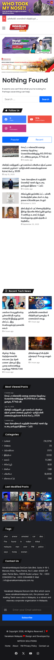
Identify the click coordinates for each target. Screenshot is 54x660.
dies (41, 536)
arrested (24, 536)
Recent (39, 139)
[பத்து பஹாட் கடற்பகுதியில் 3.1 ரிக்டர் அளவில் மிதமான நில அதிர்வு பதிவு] (44, 516)
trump (14, 552)
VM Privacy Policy (28, 646)
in (21, 541)
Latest (7, 441)
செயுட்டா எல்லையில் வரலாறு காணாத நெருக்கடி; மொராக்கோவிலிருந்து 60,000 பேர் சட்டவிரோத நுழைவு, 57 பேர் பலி (36, 152)
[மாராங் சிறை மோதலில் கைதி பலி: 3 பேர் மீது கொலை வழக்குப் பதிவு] (10, 516)
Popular (15, 139)
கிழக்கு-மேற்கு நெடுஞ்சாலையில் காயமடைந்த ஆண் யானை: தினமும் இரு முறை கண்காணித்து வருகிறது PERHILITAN (12, 361)
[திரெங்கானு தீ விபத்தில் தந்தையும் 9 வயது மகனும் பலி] (40, 343)
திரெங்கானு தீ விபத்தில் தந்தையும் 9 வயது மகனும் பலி (39, 356)
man (17, 547)
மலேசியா (8, 474)
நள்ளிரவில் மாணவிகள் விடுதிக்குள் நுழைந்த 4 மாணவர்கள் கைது (38, 315)
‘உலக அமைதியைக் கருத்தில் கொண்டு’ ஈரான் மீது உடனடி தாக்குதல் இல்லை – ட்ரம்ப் (33, 182)
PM (32, 547)
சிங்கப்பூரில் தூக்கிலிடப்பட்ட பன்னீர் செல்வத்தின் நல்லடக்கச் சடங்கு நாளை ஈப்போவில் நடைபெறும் (36, 197)
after (6, 536)
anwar (14, 536)
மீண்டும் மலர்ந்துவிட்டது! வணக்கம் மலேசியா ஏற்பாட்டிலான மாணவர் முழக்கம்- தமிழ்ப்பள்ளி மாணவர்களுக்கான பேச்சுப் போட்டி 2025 (27, 168)
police (41, 547)
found (13, 541)
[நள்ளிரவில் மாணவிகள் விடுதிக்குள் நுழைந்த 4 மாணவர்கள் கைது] (40, 302)
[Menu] (3, 29)
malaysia (7, 547)
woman (24, 552)
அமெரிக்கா (9, 450)
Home (7, 646)
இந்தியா (7, 455)
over (25, 547)
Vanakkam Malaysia (13, 636)
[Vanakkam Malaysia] (20, 28)
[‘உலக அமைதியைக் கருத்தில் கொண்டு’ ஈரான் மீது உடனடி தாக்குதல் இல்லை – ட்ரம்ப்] (10, 183)
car (34, 536)
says (6, 552)
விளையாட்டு (9, 478)
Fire (5, 541)
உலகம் (6, 460)
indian (28, 541)
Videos (7, 446)
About (15, 646)
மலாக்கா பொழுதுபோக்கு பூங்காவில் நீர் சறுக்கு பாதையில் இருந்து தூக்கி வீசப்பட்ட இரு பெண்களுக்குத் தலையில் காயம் (13, 320)
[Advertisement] (27, 257)
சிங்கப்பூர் (8, 464)
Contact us (44, 646)
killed (37, 541)
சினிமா (7, 469)
